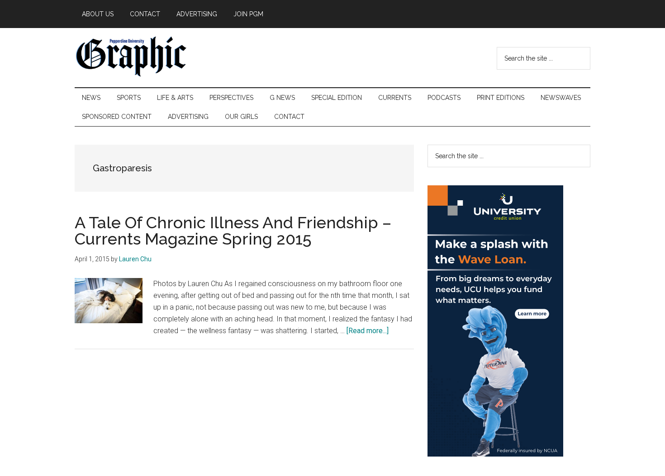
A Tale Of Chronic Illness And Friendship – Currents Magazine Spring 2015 (233, 230)
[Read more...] (368, 330)
